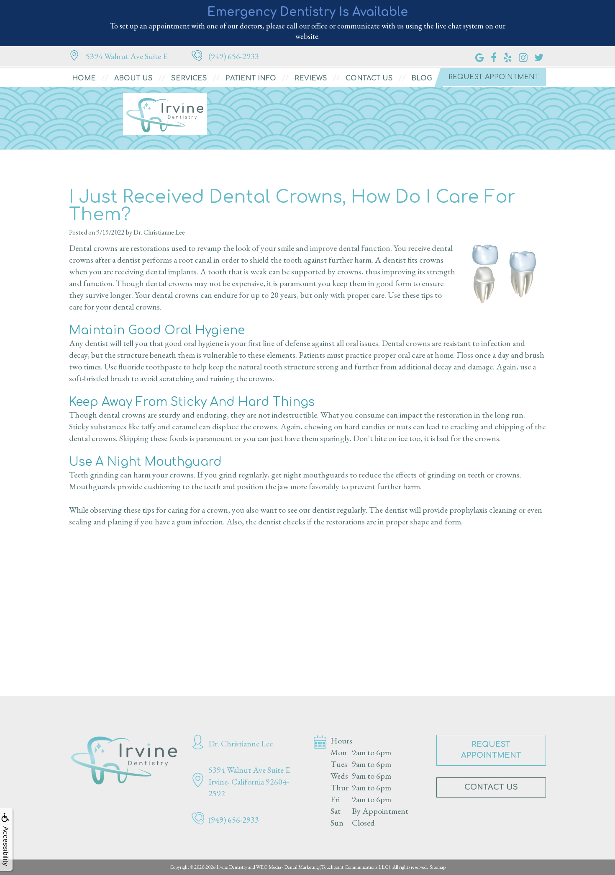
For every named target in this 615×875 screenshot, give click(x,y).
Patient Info (251, 78)
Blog (421, 78)
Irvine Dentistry (231, 867)
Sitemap (438, 867)
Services (189, 78)
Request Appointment (493, 77)
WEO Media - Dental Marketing (287, 867)
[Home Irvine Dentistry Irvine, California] (124, 760)
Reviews (311, 78)
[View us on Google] (480, 56)
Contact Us (369, 78)
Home (84, 78)
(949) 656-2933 (233, 56)
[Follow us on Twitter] (539, 56)
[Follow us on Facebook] (493, 56)
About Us (133, 78)
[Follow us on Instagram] (523, 56)
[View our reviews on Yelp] (508, 56)
